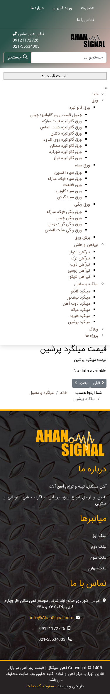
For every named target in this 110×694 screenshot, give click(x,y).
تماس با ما (85, 20)
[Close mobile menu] (105, 88)
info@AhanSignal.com (51, 617)
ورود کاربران (62, 8)
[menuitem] (95, 94)
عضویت (87, 8)
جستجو (15, 57)
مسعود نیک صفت (41, 686)
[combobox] (68, 57)
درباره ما (37, 8)
